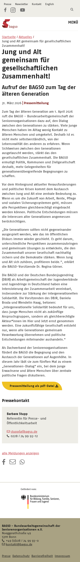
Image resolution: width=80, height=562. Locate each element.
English (49, 4)
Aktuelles (25, 37)
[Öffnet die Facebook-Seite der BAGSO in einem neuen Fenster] (5, 10)
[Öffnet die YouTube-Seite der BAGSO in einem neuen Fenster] (22, 10)
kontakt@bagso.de (19, 544)
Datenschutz (21, 556)
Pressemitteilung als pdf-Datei (32, 386)
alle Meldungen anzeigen (20, 453)
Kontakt (36, 4)
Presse (7, 4)
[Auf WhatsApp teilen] (22, 463)
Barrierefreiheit (42, 556)
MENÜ (73, 22)
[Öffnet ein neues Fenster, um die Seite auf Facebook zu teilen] (4, 463)
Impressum (62, 556)
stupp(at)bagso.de (24, 431)
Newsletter (21, 4)
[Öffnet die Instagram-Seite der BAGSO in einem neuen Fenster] (13, 11)
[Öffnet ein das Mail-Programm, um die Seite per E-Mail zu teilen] (13, 463)
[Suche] (72, 10)
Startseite (9, 37)
